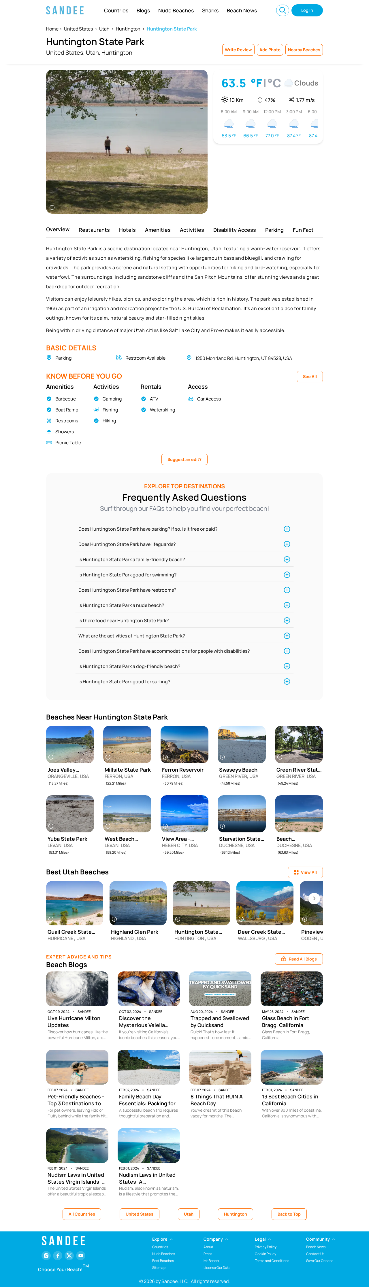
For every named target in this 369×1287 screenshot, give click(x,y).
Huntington (128, 29)
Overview (57, 229)
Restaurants (94, 229)
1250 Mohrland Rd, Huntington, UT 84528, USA (243, 358)
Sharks (210, 10)
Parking (274, 229)
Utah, (93, 52)
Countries (116, 10)
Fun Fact (303, 229)
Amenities (158, 229)
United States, (65, 52)
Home (52, 29)
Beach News (242, 10)
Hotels (127, 229)
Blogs (143, 10)
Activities (192, 229)
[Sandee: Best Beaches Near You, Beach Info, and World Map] (65, 10)
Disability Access (234, 229)
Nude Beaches (176, 10)
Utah (104, 29)
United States (78, 29)
